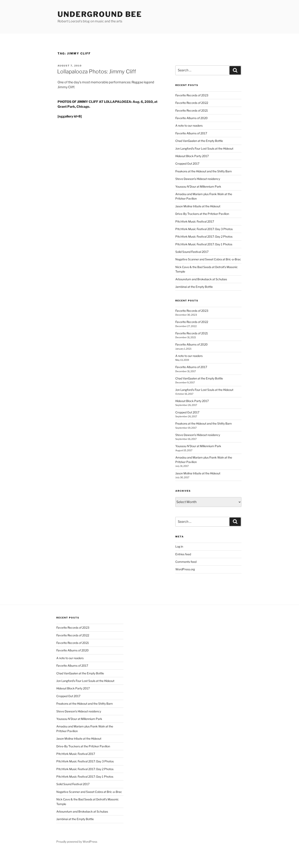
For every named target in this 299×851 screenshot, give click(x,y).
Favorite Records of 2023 (191, 95)
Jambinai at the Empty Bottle (194, 286)
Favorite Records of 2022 (191, 102)
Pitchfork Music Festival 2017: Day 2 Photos (203, 236)
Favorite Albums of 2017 (191, 133)
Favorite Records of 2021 (191, 110)
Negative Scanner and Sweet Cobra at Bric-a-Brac (208, 259)
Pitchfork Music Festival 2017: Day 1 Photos (203, 244)
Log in (179, 546)
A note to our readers (189, 125)
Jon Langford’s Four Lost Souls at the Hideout (204, 148)
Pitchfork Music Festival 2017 (194, 221)
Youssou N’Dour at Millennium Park (198, 186)
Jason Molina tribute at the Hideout (197, 206)
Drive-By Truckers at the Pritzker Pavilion (202, 213)
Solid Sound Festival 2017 (191, 251)
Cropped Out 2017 (187, 163)
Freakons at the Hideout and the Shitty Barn (203, 171)
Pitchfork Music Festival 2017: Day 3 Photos (204, 229)
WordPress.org (185, 569)
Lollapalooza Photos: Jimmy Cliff (96, 71)
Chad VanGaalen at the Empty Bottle (199, 140)
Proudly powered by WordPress (76, 841)
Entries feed (183, 554)
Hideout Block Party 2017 (192, 156)
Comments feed (185, 561)
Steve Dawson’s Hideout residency (197, 178)
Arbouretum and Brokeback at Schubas (201, 279)
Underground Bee (100, 14)
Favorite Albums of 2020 (191, 118)
